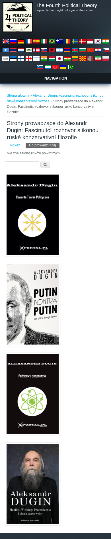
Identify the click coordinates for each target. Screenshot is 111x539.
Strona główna (18, 96)
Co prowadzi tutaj (44, 145)
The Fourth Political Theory (66, 5)
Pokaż (15, 145)
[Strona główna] (18, 31)
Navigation (55, 78)
